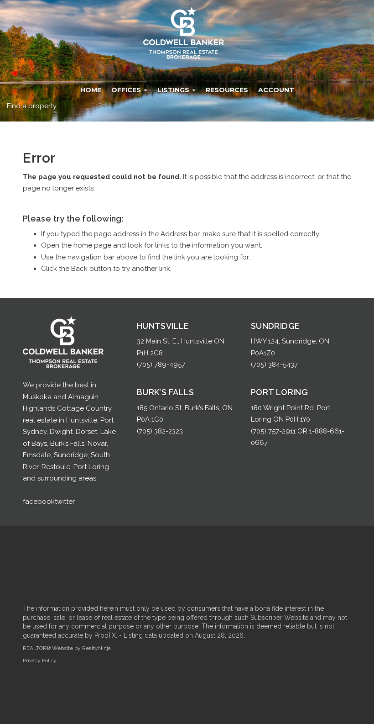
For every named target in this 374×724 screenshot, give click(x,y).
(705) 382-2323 (160, 431)
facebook (39, 501)
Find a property (32, 106)
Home (90, 90)
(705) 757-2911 (273, 431)
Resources (227, 90)
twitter (65, 501)
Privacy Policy (40, 660)
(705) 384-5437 (274, 364)
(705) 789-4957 (161, 364)
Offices (127, 90)
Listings (174, 90)
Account (276, 90)
